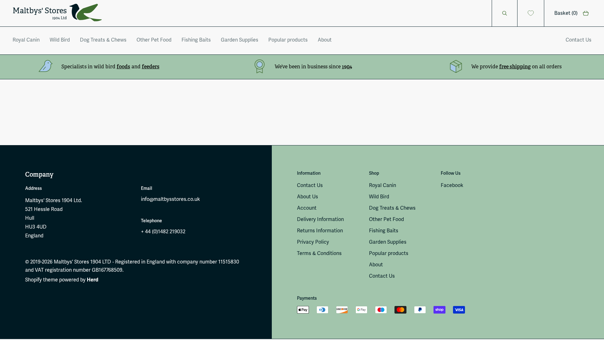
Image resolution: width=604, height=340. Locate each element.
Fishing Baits (196, 40)
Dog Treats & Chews (103, 40)
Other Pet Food (154, 40)
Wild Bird (60, 40)
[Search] (504, 13)
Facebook (452, 185)
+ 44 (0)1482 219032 (163, 232)
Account (306, 208)
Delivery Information (320, 219)
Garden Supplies (239, 40)
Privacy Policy (313, 242)
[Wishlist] (530, 13)
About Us (307, 197)
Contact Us (578, 40)
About (325, 40)
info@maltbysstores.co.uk (170, 199)
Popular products (288, 40)
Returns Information (320, 231)
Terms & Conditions (319, 253)
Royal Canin (26, 40)
